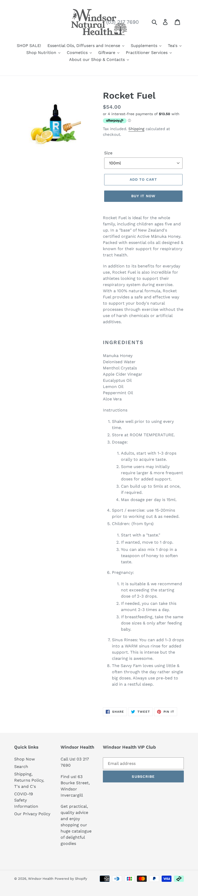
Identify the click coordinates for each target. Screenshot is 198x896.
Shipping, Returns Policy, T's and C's (29, 780)
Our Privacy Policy (32, 813)
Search (21, 766)
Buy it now (143, 196)
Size (108, 152)
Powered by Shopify (71, 879)
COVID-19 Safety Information (26, 800)
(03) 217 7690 (122, 22)
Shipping (136, 128)
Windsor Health (40, 879)
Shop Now (24, 759)
